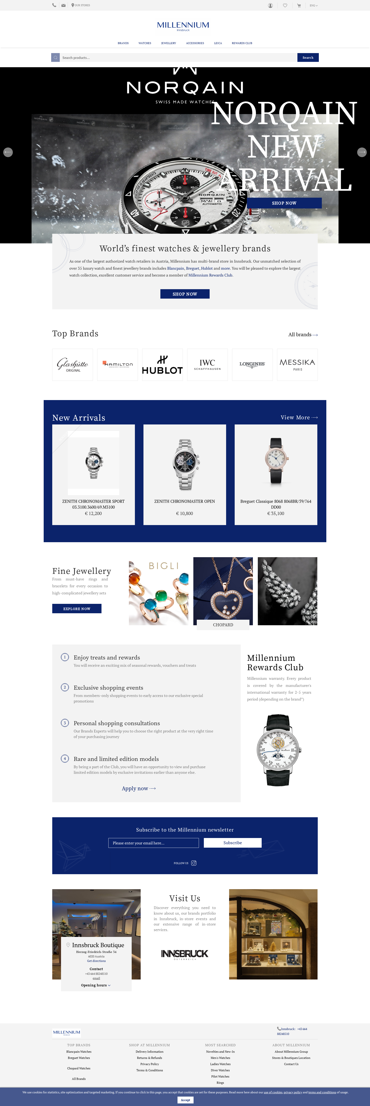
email (96, 978)
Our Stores (82, 5)
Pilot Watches (220, 1076)
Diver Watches (220, 1070)
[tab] (78, 1046)
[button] (314, 5)
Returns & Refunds (149, 1058)
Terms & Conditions (149, 1070)
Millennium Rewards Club (210, 275)
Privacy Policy (149, 1064)
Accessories (195, 43)
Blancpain (175, 268)
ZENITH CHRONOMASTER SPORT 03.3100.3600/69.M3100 (93, 504)
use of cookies (273, 1092)
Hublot (207, 268)
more (225, 268)
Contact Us (291, 1064)
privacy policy (293, 1092)
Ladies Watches (220, 1064)
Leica (218, 43)
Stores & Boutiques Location (291, 1058)
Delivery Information (149, 1051)
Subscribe (233, 843)
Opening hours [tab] (94, 985)
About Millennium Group (291, 1051)
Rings (220, 1083)
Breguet (192, 268)
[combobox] (185, 57)
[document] (185, 1096)
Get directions (96, 961)
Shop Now (185, 294)
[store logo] (183, 26)
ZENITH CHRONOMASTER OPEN (184, 501)
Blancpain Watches (78, 1051)
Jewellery (168, 43)
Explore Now (76, 608)
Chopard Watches (78, 1068)
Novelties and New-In (220, 1051)
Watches (145, 43)
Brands (123, 43)
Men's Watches (220, 1058)
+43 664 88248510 (96, 974)
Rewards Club (242, 43)
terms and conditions (322, 1092)
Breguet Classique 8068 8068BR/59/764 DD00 (275, 504)
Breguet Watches (79, 1058)
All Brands (79, 1079)
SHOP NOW (284, 203)
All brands (299, 334)
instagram (193, 863)
